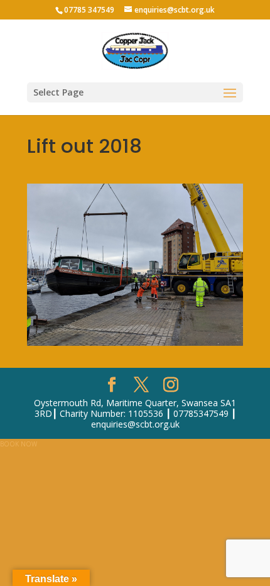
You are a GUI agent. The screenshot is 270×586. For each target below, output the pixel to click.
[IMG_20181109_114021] (135, 343)
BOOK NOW (18, 444)
